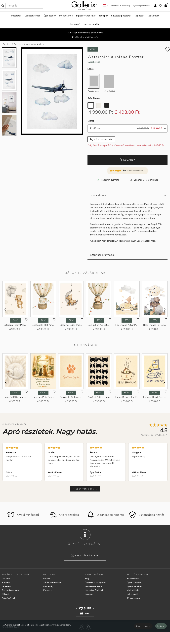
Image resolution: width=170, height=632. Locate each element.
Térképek (103, 15)
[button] (2, 6)
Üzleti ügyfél (132, 594)
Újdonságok (50, 15)
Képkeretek (153, 15)
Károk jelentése (133, 598)
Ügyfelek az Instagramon (96, 582)
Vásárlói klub (132, 590)
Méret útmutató (103, 139)
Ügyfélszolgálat (92, 24)
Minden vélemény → (85, 489)
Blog (87, 578)
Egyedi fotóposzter (85, 15)
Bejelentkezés (133, 578)
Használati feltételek (94, 590)
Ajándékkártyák (87, 555)
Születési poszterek (121, 15)
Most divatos (66, 15)
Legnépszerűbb (32, 15)
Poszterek (16, 15)
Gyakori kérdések (134, 586)
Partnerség (48, 586)
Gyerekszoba (93, 62)
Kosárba (129, 160)
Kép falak (139, 15)
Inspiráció (75, 24)
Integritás (89, 594)
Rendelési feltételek (94, 586)
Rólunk (46, 578)
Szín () (93, 98)
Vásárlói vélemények (52, 582)
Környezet (47, 590)
